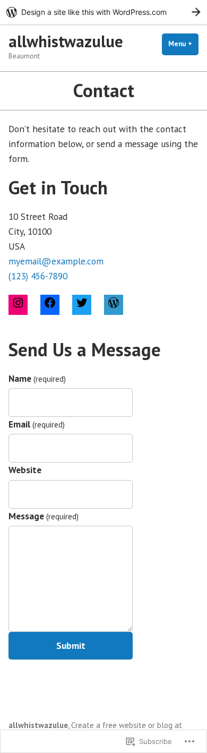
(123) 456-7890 (37, 276)
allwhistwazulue (65, 41)
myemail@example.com (56, 261)
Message (43, 516)
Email (36, 424)
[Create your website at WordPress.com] (103, 12)
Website (24, 470)
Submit (70, 645)
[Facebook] (49, 304)
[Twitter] (81, 304)
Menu (183, 43)
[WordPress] (113, 304)
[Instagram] (18, 304)
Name (37, 378)
